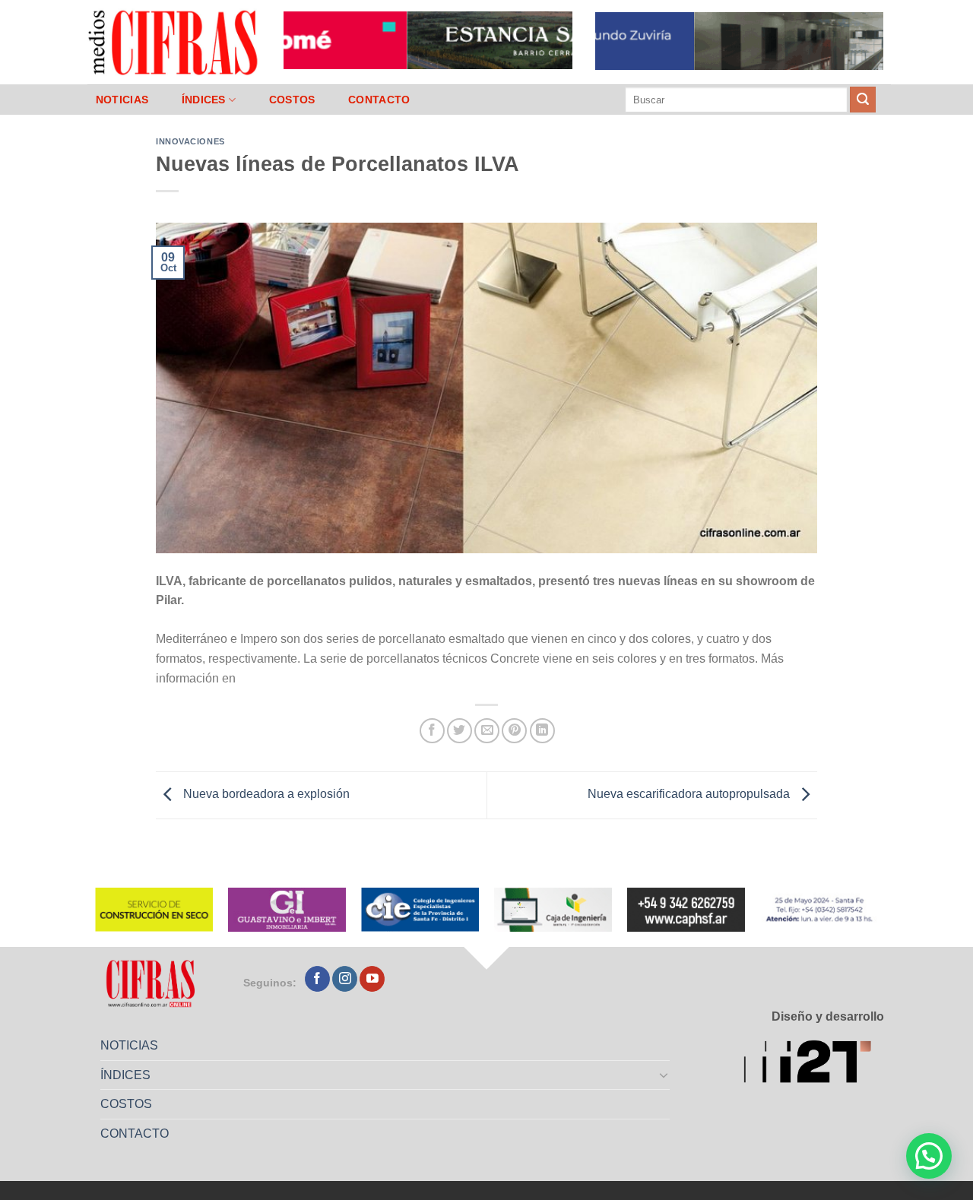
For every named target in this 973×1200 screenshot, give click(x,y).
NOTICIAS (122, 99)
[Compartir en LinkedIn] (542, 730)
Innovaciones (190, 141)
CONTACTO (379, 99)
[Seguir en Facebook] (317, 979)
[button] (929, 1156)
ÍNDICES (204, 99)
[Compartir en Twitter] (459, 730)
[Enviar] (863, 99)
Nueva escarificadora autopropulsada (690, 794)
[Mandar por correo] (486, 730)
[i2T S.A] (813, 1064)
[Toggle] (664, 1074)
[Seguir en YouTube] (372, 979)
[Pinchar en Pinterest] (514, 730)
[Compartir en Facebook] (432, 730)
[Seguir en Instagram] (344, 979)
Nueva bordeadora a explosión (265, 794)
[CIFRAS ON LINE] (174, 41)
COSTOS (292, 99)
